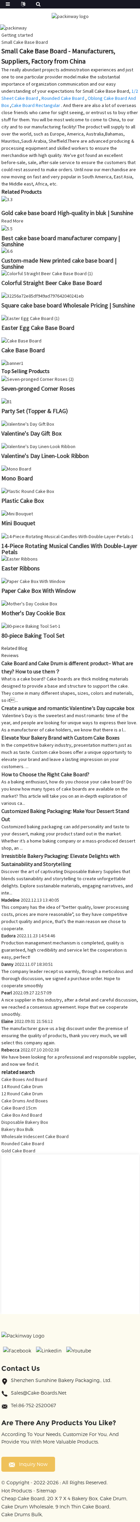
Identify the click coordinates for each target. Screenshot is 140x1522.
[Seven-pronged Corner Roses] (37, 378)
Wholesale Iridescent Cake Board (35, 1136)
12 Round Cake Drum (22, 1094)
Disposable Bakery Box (24, 1122)
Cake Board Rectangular (35, 105)
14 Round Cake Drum (22, 1086)
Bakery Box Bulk (17, 1129)
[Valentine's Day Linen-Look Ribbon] (38, 446)
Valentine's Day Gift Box (31, 433)
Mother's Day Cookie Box (33, 613)
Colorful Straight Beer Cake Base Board (51, 283)
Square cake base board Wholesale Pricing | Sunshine (68, 305)
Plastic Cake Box (22, 501)
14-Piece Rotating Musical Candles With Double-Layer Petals (69, 549)
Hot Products (16, 1490)
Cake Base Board (23, 350)
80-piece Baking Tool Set (33, 635)
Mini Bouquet (18, 523)
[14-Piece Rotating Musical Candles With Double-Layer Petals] (67, 536)
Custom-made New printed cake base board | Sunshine (59, 263)
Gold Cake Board (18, 1151)
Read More (12, 221)
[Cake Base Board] (21, 340)
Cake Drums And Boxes (24, 1101)
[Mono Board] (16, 468)
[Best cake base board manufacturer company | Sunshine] (7, 228)
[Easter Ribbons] (19, 558)
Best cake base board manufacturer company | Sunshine (60, 241)
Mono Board (17, 478)
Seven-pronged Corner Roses (38, 388)
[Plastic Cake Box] (27, 491)
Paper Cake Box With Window (38, 591)
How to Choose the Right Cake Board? (45, 774)
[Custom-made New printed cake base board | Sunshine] (7, 251)
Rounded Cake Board (62, 98)
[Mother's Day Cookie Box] (29, 603)
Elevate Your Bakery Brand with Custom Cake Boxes (60, 737)
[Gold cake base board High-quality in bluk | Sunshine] (7, 199)
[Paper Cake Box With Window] (33, 581)
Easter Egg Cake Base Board (37, 328)
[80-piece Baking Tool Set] (30, 626)
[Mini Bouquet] (17, 513)
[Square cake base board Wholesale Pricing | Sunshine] (42, 296)
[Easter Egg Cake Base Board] (30, 318)
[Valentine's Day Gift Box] (27, 424)
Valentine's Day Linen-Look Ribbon (45, 456)
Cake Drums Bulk (21, 1514)
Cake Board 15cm (19, 1108)
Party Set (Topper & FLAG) (34, 411)
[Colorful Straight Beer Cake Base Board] (47, 273)
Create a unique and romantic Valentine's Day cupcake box (67, 708)
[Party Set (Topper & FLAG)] (6, 401)
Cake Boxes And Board (24, 1079)
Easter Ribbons (20, 568)
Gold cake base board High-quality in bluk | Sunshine (67, 213)
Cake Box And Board (21, 1115)
